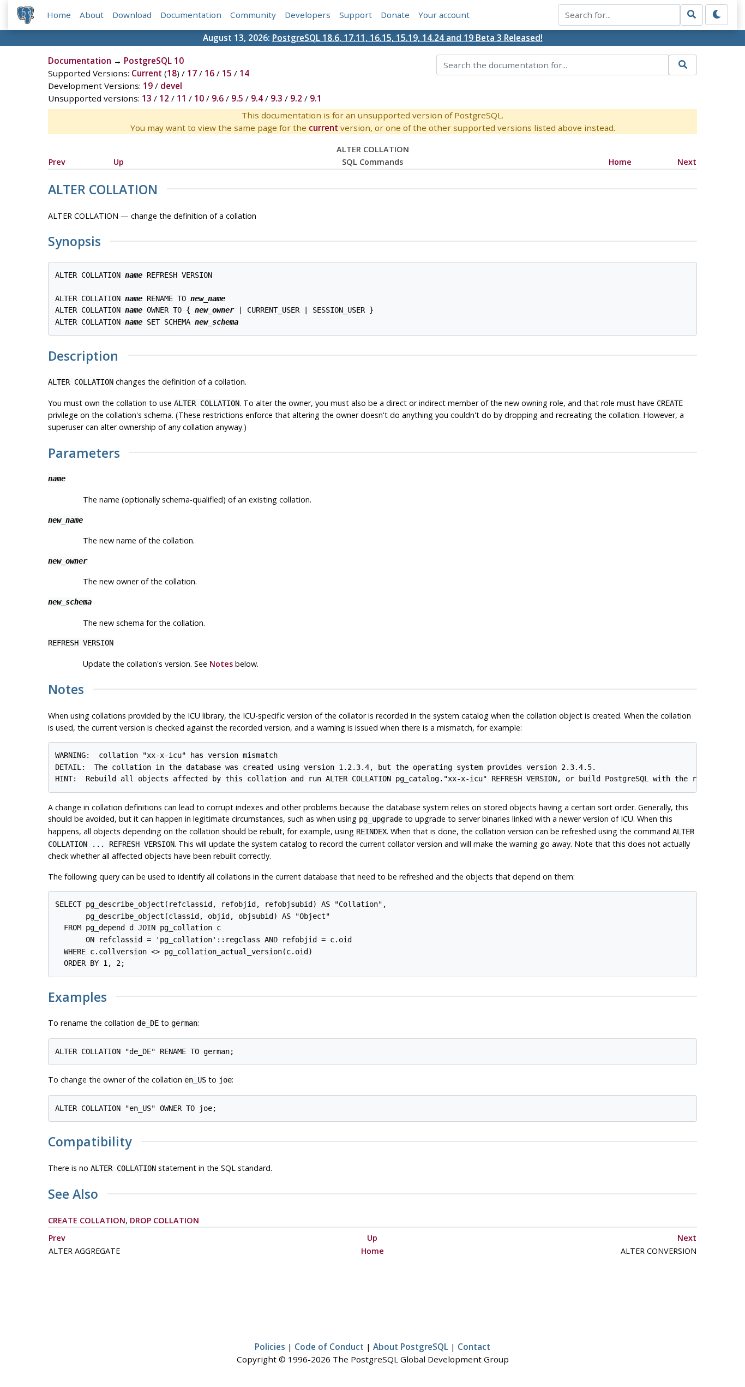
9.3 (277, 98)
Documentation (190, 14)
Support (355, 14)
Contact (474, 1346)
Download (132, 14)
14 (244, 73)
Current (146, 73)
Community (253, 14)
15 (227, 73)
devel (171, 85)
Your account (444, 14)
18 (172, 73)
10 (199, 98)
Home (59, 14)
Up (118, 162)
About (92, 14)
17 (192, 73)
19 (148, 85)
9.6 (218, 98)
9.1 (316, 98)
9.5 (237, 98)
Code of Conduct (329, 1346)
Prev (57, 162)
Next (686, 162)
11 (182, 98)
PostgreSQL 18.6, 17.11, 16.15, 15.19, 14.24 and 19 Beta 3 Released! (407, 37)
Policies (270, 1346)
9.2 (296, 98)
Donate (395, 14)
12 (164, 98)
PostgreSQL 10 (154, 60)
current (323, 127)
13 (147, 98)
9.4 (257, 98)
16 (209, 73)
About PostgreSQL (410, 1346)
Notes (221, 664)
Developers (308, 14)
